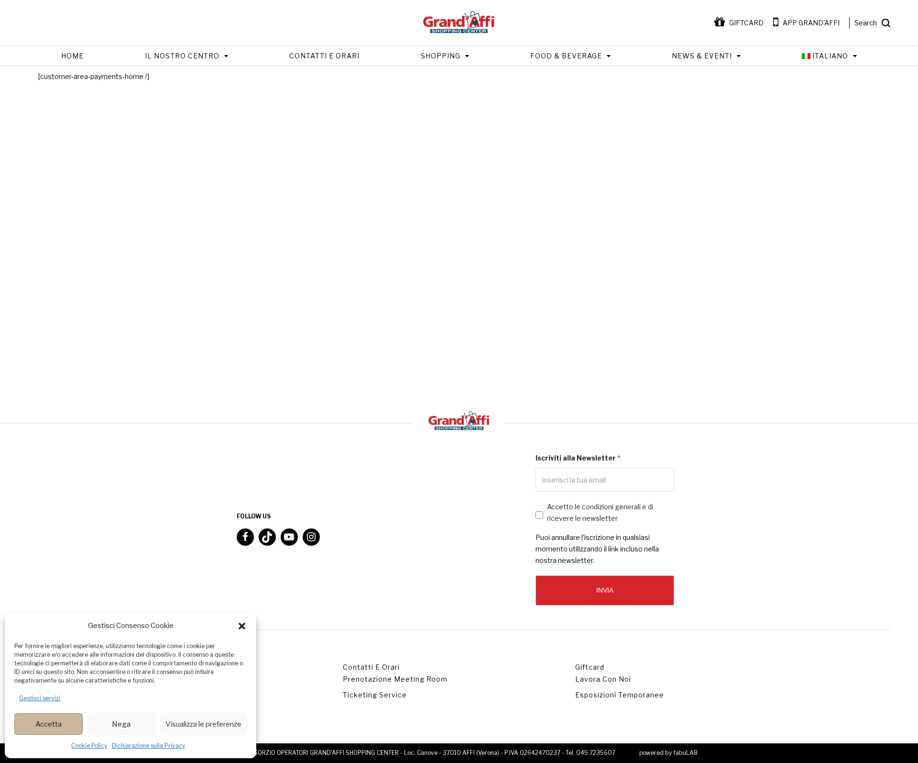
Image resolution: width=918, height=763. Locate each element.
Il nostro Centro (182, 56)
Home (72, 56)
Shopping (440, 56)
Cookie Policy (89, 745)
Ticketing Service (375, 695)
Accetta (48, 724)
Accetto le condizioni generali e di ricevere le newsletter (600, 512)
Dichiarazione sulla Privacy (148, 745)
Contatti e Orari (324, 56)
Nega (121, 724)
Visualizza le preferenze (203, 724)
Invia (604, 590)
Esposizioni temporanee (619, 695)
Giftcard (589, 667)
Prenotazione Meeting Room (395, 679)
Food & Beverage (566, 56)
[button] (242, 626)
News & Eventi (702, 56)
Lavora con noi (603, 679)
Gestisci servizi (39, 698)
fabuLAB (685, 752)
